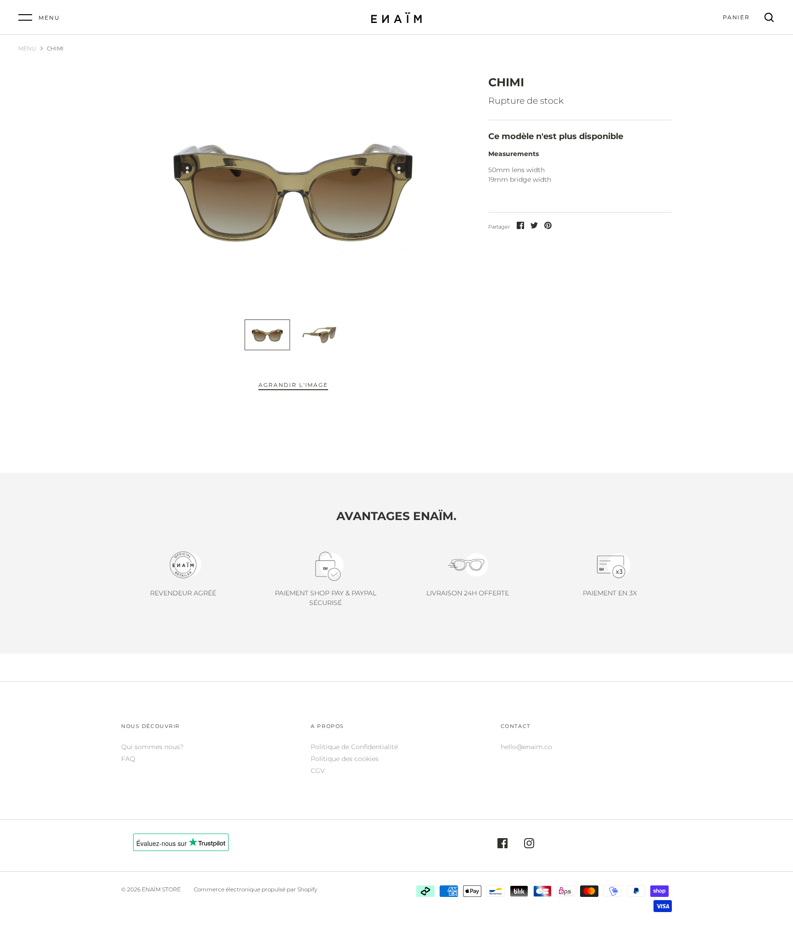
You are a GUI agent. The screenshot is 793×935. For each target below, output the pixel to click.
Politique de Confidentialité (354, 747)
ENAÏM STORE (161, 889)
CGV (318, 771)
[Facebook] (502, 844)
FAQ (128, 759)
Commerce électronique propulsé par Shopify (255, 889)
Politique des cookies (345, 759)
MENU (27, 48)
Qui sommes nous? (152, 747)
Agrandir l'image (293, 384)
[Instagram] (529, 844)
